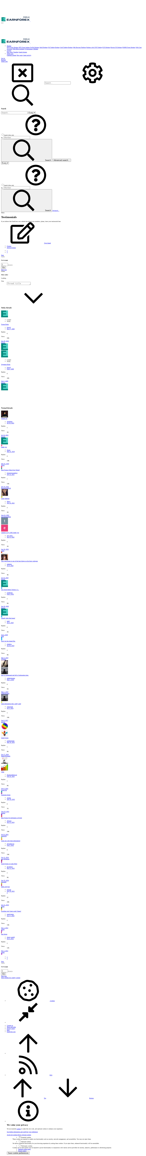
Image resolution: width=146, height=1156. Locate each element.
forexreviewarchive (12, 473)
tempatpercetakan (6, 517)
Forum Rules (5, 324)
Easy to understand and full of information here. (15, 675)
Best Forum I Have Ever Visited (10, 470)
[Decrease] (11, 265)
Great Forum (4, 738)
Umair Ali (4, 790)
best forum (4, 934)
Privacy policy (11, 1028)
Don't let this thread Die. (8, 641)
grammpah (10, 706)
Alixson (9, 821)
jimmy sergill (11, 937)
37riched (3, 659)
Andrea (9, 798)
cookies (19, 1129)
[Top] (28, 1053)
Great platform (5, 498)
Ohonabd (3, 882)
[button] (35, 135)
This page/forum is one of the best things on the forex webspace (19, 561)
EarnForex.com (11, 1031)
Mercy (8, 501)
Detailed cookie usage (24, 1149)
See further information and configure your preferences (22, 1132)
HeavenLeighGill (6, 488)
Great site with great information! (10, 841)
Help (8, 1030)
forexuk (9, 889)
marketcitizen (10, 741)
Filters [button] (3, 271)
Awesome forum (5, 795)
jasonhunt (9, 421)
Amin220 (4, 836)
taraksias (9, 564)
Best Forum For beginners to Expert (11, 818)
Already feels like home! (8, 618)
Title (2, 281)
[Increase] (9, 265)
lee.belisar (10, 866)
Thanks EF (4, 418)
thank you (4, 447)
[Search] (92, 83)
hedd (8, 621)
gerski (3, 929)
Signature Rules (5, 364)
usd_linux (10, 535)
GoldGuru (10, 592)
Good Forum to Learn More (9, 864)
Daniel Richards (5, 756)
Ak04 (2, 551)
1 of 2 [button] (3, 257)
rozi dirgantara (5, 859)
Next (2, 255)
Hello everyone (5, 886)
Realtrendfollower (12, 775)
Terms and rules (11, 1027)
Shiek (2, 906)
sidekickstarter (11, 678)
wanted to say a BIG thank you (10, 532)
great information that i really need (11, 703)
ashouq (3, 722)
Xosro (8, 450)
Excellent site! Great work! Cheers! (11, 911)
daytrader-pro (10, 844)
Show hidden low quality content (10, 977)
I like (2, 772)
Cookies (52, 1001)
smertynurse (10, 914)
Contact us (10, 1025)
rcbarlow (9, 644)
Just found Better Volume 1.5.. (10, 589)
